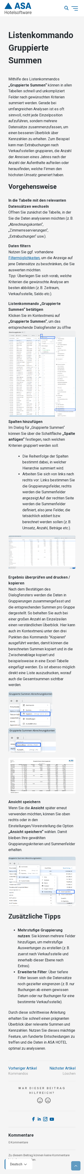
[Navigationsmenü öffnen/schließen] (74, 8)
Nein (48, 1100)
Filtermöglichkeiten (24, 258)
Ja (40, 1100)
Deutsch (16, 1164)
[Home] (18, 8)
